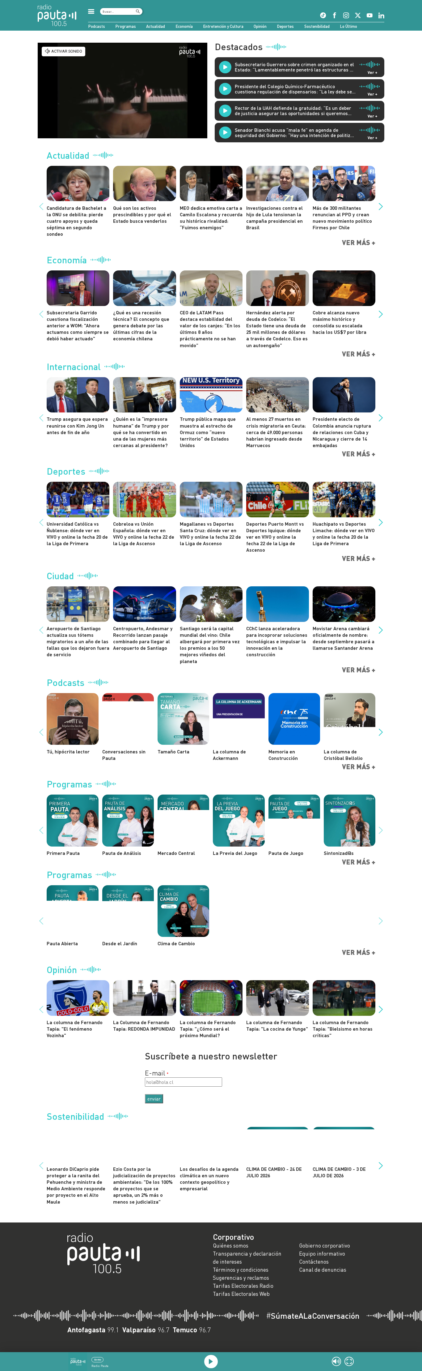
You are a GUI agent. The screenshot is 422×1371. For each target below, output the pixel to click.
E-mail (155, 1073)
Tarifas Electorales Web (241, 1294)
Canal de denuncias (322, 1269)
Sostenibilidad (317, 26)
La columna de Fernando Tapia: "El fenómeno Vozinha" (75, 1028)
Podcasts (96, 26)
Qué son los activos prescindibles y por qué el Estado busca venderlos (142, 214)
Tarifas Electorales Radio (243, 1286)
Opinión (260, 26)
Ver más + (358, 242)
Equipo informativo (322, 1253)
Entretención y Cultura (223, 26)
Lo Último (348, 26)
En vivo (97, 1359)
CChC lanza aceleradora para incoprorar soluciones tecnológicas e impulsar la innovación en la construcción (276, 641)
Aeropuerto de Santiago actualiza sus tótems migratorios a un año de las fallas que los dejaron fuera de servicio (78, 641)
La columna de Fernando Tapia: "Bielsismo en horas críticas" (343, 1028)
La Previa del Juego (235, 853)
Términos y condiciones (240, 1269)
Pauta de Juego (285, 853)
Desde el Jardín (119, 943)
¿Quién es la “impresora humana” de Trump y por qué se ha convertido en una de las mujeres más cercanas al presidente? (141, 432)
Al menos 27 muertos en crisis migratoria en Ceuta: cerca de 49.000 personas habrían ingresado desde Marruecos (276, 432)
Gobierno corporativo (324, 1245)
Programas (125, 26)
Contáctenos (314, 1261)
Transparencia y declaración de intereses (247, 1257)
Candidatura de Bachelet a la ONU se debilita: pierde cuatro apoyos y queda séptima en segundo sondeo (76, 221)
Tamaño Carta (173, 751)
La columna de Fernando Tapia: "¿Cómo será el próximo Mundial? (208, 1028)
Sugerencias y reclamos (241, 1277)
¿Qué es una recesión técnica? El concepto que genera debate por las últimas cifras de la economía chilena (141, 325)
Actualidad (155, 26)
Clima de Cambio (176, 943)
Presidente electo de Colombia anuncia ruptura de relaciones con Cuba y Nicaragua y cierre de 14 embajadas (342, 432)
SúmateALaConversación (313, 1316)
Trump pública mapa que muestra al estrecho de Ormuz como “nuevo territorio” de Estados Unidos (208, 432)
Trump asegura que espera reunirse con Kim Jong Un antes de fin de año (77, 425)
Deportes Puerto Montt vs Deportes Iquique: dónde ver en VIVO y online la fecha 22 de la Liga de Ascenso (275, 537)
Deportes (285, 26)
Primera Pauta (63, 853)
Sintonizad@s (339, 853)
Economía (184, 26)
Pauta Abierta (62, 943)
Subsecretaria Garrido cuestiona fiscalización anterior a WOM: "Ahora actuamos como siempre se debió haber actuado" (78, 325)
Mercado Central (176, 853)
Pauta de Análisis (121, 853)
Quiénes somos (230, 1245)
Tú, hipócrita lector (68, 751)
